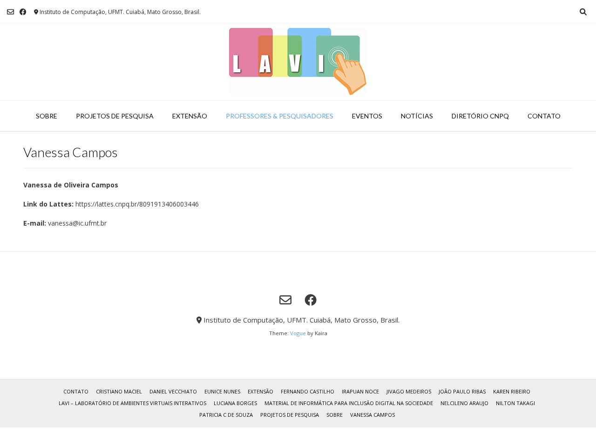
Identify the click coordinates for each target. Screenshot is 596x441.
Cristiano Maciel (119, 391)
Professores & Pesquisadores (279, 116)
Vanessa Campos (372, 414)
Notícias (417, 116)
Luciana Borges (235, 403)
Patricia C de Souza (226, 414)
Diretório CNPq (480, 116)
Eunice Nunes (222, 391)
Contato (544, 116)
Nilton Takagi (515, 403)
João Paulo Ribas (462, 391)
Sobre (46, 116)
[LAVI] (298, 62)
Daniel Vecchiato (173, 391)
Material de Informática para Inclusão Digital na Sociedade (348, 403)
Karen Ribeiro (511, 391)
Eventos (367, 116)
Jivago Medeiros (408, 391)
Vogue (298, 333)
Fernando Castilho (307, 391)
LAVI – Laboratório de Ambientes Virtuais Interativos (132, 403)
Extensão (189, 116)
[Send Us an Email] (10, 12)
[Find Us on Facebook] (23, 12)
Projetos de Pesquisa (115, 116)
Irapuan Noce (360, 391)
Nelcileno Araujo (464, 403)
